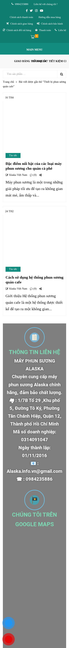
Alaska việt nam (17, 174)
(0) (35, 174)
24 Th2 (9, 211)
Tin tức (13, 155)
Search (61, 74)
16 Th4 (9, 97)
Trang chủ (8, 81)
